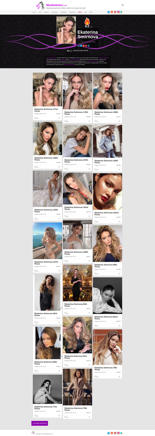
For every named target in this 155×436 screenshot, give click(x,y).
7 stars (78, 50)
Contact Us (72, 12)
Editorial (83, 42)
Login (90, 12)
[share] (79, 46)
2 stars (86, 50)
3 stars (84, 50)
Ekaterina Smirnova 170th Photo (76, 113)
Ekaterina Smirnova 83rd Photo (45, 314)
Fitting (93, 42)
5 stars (81, 50)
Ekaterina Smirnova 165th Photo (106, 162)
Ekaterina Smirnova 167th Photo (76, 161)
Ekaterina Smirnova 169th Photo (106, 113)
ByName (46, 12)
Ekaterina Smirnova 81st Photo (76, 357)
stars (74, 50)
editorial (63, 59)
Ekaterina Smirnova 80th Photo (45, 363)
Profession (63, 12)
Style (40, 12)
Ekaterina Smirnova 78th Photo (76, 409)
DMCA (80, 12)
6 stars (80, 50)
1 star (87, 50)
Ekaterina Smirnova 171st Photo (46, 110)
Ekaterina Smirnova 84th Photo (76, 305)
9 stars (75, 50)
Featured (80, 43)
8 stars (77, 50)
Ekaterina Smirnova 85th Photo (106, 266)
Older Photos (40, 423)
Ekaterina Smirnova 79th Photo (106, 369)
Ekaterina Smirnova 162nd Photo (107, 214)
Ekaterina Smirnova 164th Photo (46, 211)
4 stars (83, 50)
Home (34, 12)
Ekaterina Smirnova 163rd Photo (76, 208)
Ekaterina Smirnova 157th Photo (46, 263)
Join (85, 12)
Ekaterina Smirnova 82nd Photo (106, 318)
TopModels (54, 12)
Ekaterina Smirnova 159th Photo (76, 253)
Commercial (88, 42)
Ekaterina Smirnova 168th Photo (46, 159)
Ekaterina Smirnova (88, 34)
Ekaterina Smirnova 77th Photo (45, 408)
